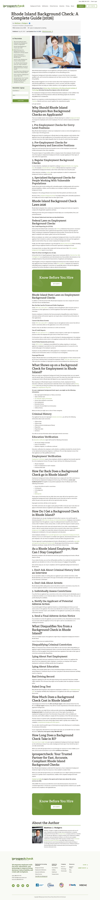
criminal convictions (57, 417)
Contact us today (37, 779)
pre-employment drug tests (44, 387)
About (72, 6)
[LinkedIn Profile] (29, 23)
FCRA (57, 229)
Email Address (16, 90)
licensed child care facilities (49, 168)
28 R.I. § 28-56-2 (39, 344)
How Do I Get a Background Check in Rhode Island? (20, 60)
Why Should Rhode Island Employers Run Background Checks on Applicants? (20, 43)
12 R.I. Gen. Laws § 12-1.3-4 (71, 359)
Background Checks (35, 6)
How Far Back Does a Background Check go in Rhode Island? (20, 56)
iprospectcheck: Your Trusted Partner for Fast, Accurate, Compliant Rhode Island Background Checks (21, 80)
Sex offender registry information (43, 398)
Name (14, 95)
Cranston (34, 101)
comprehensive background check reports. (49, 722)
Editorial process (46, 31)
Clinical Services (54, 6)
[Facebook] (18, 885)
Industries (61, 6)
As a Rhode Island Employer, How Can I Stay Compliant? (20, 63)
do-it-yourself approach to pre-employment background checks (62, 535)
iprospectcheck (62, 833)
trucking (48, 172)
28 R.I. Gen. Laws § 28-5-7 (41, 307)
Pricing (67, 6)
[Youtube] (27, 885)
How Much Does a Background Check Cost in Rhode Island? (21, 72)
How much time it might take (39, 742)
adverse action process (66, 243)
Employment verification (38, 459)
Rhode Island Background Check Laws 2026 (20, 47)
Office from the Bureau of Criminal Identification (54, 520)
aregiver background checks (48, 195)
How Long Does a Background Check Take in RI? (21, 75)
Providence (73, 99)
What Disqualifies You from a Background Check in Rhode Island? (21, 68)
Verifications (45, 6)
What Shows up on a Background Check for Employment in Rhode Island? (21, 51)
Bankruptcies (38, 494)
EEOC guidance (61, 263)
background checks (75, 118)
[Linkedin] (22, 885)
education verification (39, 440)
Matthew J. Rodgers (21, 23)
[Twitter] (13, 885)
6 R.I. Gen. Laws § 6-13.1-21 (42, 332)
